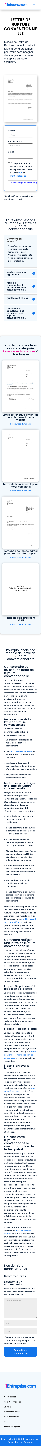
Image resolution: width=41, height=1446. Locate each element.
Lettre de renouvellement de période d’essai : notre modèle (20, 417)
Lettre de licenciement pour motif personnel (20, 485)
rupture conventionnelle (21, 751)
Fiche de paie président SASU (20, 619)
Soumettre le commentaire (21, 1352)
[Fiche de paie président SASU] (20, 589)
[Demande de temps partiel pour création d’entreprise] (20, 523)
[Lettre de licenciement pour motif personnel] (20, 456)
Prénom (11, 130)
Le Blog (7, 1407)
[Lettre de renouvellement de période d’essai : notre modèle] (20, 386)
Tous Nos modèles (12, 1402)
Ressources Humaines (20, 424)
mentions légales (18, 176)
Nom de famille (15, 141)
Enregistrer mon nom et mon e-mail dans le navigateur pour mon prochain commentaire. (19, 1340)
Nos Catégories (11, 1397)
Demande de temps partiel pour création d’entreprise (20, 552)
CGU (20, 172)
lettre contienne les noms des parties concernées (20, 1054)
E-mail (11, 152)
